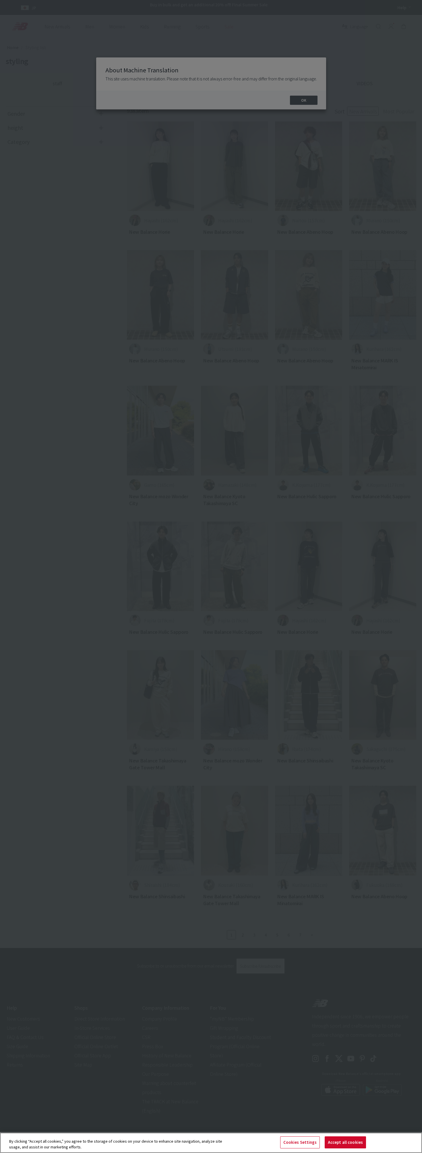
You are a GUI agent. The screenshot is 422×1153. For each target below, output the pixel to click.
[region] (211, 1143)
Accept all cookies (345, 1142)
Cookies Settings (300, 1142)
